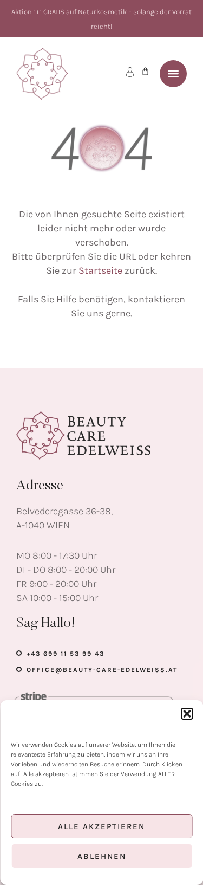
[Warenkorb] (145, 71)
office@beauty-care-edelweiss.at (102, 670)
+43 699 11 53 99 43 (65, 653)
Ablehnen (101, 856)
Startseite (100, 270)
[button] (186, 713)
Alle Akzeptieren (101, 826)
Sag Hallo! (45, 624)
